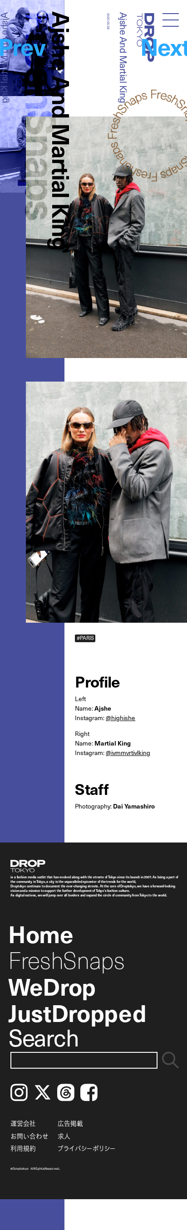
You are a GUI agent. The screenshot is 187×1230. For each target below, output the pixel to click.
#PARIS (85, 638)
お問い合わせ (29, 1136)
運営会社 (23, 1123)
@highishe (120, 717)
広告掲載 (70, 1123)
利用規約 (23, 1148)
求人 (64, 1136)
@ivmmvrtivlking (128, 752)
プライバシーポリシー (87, 1148)
